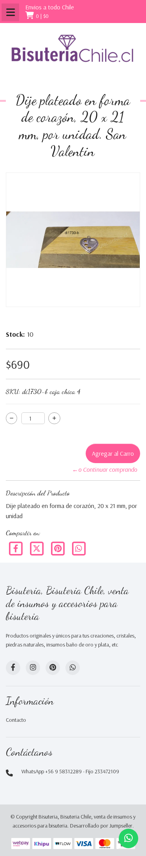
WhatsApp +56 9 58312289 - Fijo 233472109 (70, 771)
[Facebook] (16, 548)
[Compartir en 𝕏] (37, 548)
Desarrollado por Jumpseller (101, 825)
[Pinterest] (58, 548)
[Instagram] (33, 668)
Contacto (16, 719)
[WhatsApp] (72, 668)
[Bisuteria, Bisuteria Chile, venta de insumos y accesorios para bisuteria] (73, 54)
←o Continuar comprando (104, 469)
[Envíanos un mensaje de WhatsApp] (128, 838)
